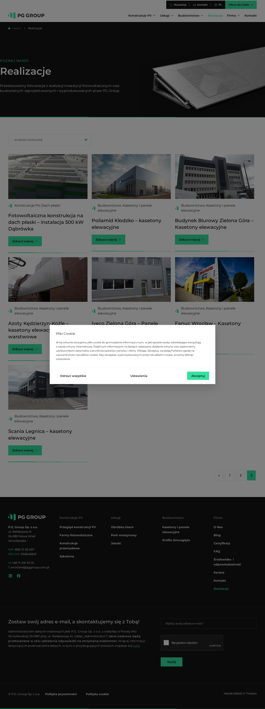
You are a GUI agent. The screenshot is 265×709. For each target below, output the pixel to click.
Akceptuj (198, 376)
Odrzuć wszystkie (73, 376)
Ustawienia (138, 376)
